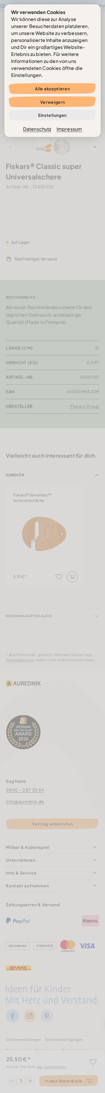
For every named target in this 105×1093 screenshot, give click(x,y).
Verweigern (52, 102)
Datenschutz (37, 129)
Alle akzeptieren (52, 88)
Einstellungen (52, 115)
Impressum (69, 129)
